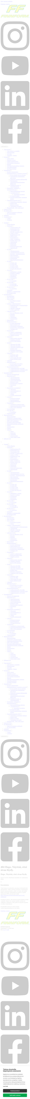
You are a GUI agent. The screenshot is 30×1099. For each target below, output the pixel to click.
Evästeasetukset (15, 1090)
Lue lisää (5, 1086)
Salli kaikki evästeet (15, 1095)
